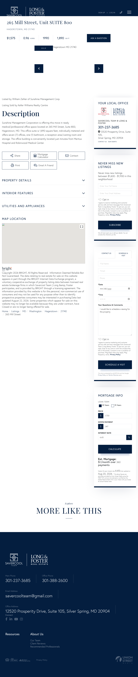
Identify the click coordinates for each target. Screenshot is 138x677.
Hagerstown (51, 311)
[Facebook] (6, 619)
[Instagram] (21, 619)
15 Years (118, 405)
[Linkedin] (10, 619)
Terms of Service (113, 375)
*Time (100, 295)
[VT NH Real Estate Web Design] (124, 660)
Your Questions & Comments (110, 305)
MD (24, 311)
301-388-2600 (55, 580)
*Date (100, 284)
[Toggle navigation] (129, 12)
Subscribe (115, 224)
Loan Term (103, 401)
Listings (15, 311)
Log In (112, 13)
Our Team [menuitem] (35, 640)
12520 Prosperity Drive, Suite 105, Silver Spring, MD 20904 (57, 611)
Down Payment (105, 422)
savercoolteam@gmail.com (28, 595)
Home (5, 311)
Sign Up (101, 13)
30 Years (105, 405)
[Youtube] (16, 619)
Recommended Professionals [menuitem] (45, 646)
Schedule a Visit (123, 254)
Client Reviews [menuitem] (37, 643)
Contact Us (102, 142)
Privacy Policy (115, 215)
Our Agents (112, 142)
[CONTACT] (99, 38)
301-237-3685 (108, 127)
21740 (64, 311)
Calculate (115, 449)
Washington (35, 311)
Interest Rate (104, 433)
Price (100, 411)
